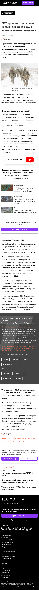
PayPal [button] (18, 378)
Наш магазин (5, 570)
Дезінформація (6, 559)
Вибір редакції (6, 544)
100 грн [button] (5, 359)
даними (7, 296)
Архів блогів (5, 575)
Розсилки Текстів (7, 542)
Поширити (8, 39)
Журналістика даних (8, 551)
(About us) (10, 535)
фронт (24, 441)
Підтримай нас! (6, 568)
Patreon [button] (6, 374)
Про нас (4, 535)
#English (4, 547)
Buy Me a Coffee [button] (20, 374)
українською (14, 584)
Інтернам (4, 563)
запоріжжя (32, 438)
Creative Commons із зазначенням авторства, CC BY (20, 583)
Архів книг (5, 577)
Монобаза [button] (7, 378)
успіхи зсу (16, 441)
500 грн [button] (15, 359)
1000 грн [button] (25, 359)
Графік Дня (5, 573)
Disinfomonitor (6, 561)
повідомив (8, 416)
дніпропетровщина (19, 438)
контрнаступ (6, 441)
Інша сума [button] (6, 364)
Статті (3, 537)
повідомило (6, 55)
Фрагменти (5, 540)
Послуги (4, 554)
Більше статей (7, 467)
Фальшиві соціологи (8, 556)
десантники (6, 438)
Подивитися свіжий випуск (19, 520)
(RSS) (7, 537)
